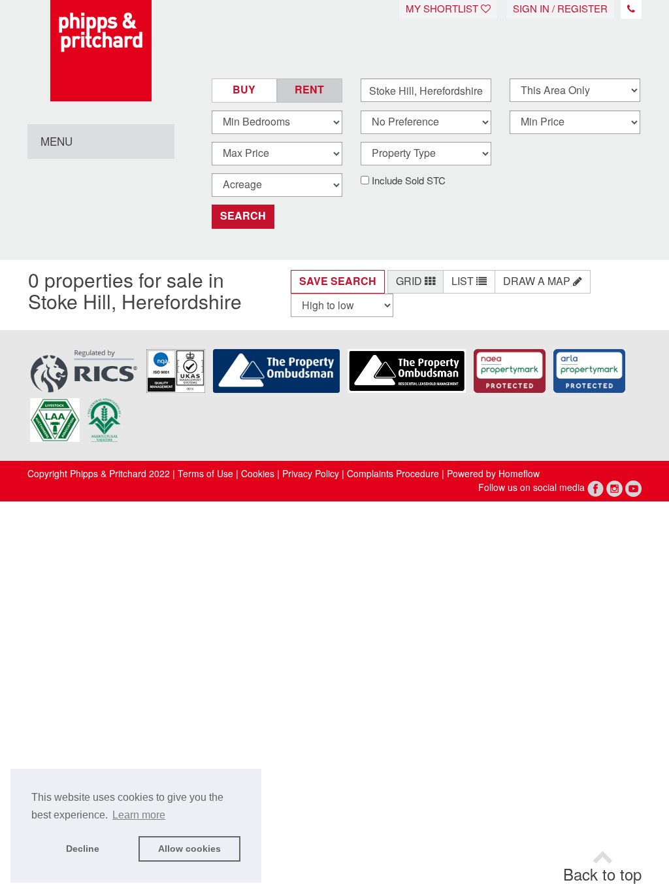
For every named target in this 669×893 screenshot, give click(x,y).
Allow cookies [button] (189, 848)
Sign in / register (560, 9)
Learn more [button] (138, 814)
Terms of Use (205, 474)
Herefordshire (182, 302)
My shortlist (443, 9)
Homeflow (519, 474)
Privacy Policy (309, 474)
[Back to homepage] (101, 50)
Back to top (602, 875)
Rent (309, 90)
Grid (410, 281)
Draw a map (538, 281)
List (463, 281)
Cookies (257, 474)
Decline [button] (82, 848)
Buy (244, 90)
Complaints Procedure (393, 474)
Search (243, 216)
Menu (57, 141)
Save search (337, 281)
